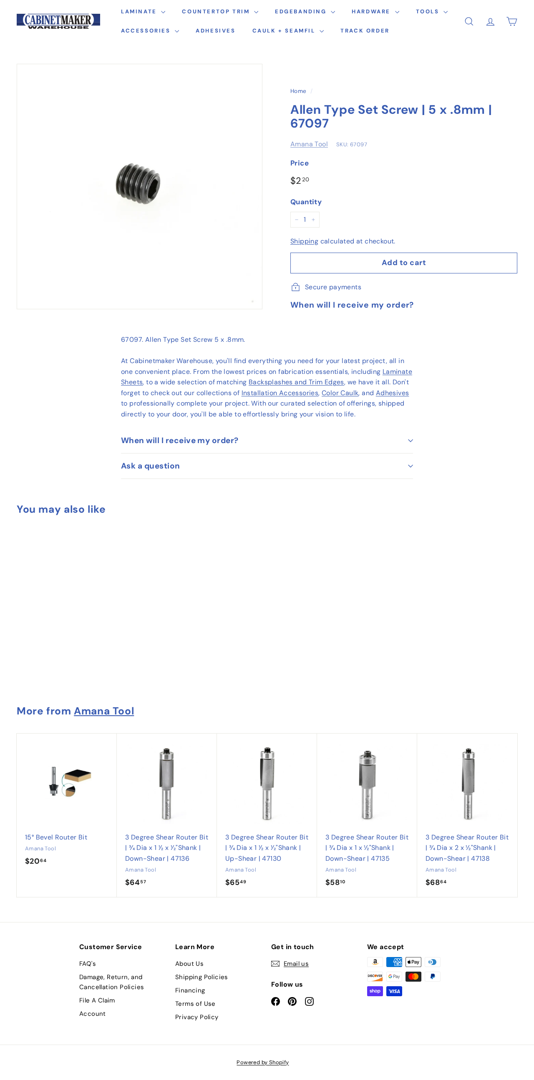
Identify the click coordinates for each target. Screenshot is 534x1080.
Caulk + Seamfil (285, 30)
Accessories (147, 30)
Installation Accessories (280, 392)
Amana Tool (309, 144)
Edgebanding (302, 11)
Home (298, 91)
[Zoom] (139, 186)
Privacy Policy (197, 1017)
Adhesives (215, 30)
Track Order (365, 30)
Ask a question (150, 466)
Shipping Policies (201, 977)
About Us (189, 964)
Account (92, 1014)
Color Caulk (340, 392)
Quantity (306, 201)
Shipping (304, 241)
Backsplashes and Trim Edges (296, 382)
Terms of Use (195, 1004)
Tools (429, 11)
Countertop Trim (217, 11)
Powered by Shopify (263, 1062)
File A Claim (97, 1000)
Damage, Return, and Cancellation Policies (111, 982)
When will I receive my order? (180, 440)
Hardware (372, 11)
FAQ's (87, 964)
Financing (190, 990)
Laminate (140, 11)
